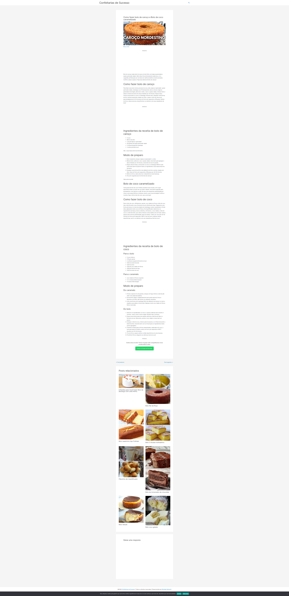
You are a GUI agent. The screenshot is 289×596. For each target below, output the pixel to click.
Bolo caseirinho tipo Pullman (129, 441)
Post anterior (120, 362)
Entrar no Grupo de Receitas (144, 348)
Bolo (124, 46)
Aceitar (179, 593)
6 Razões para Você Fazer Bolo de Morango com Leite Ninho (131, 390)
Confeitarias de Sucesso (114, 2)
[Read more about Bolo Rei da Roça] (157, 389)
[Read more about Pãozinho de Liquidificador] (131, 461)
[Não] (287, 593)
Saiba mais (185, 593)
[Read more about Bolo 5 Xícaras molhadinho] (157, 425)
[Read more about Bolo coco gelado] (157, 510)
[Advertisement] (144, 62)
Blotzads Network (166, 589)
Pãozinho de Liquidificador (128, 479)
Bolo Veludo (123, 524)
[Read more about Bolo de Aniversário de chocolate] (157, 468)
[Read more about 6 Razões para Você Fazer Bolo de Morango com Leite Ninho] (131, 381)
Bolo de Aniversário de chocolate (157, 492)
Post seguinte (168, 362)
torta (127, 46)
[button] (189, 3)
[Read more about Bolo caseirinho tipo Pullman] (131, 424)
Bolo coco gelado (151, 527)
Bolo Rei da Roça (151, 406)
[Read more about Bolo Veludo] (131, 509)
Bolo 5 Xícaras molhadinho (154, 442)
